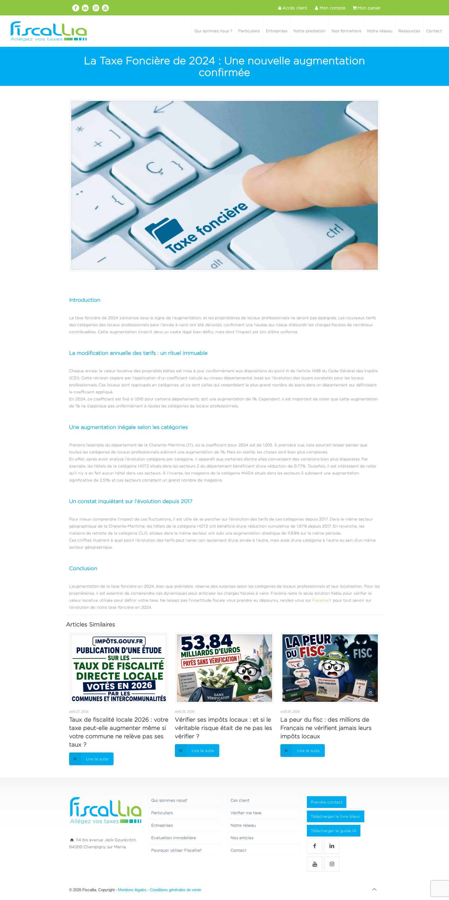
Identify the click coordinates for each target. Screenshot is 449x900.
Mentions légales (132, 890)
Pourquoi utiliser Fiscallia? (176, 850)
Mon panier (369, 8)
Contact (238, 850)
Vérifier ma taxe (245, 813)
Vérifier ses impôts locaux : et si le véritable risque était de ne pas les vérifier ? (223, 727)
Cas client (239, 800)
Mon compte (332, 8)
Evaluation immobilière (173, 838)
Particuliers (162, 813)
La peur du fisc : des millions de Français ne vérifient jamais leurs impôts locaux (326, 727)
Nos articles (241, 838)
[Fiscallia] (49, 31)
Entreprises (162, 825)
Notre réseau (243, 825)
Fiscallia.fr (322, 600)
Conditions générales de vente (175, 890)
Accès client (294, 8)
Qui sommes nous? (169, 800)
